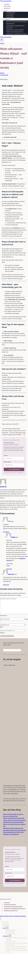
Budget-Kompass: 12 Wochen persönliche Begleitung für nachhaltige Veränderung (15, 30)
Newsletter (7, 8)
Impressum (7, 902)
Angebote (5, 936)
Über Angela (7, 6)
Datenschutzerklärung (10, 904)
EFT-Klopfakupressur (10, 12)
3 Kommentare (4, 75)
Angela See (3, 486)
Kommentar (3, 615)
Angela (13, 537)
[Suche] (21, 650)
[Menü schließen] (0, 918)
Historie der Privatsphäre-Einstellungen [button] (14, 908)
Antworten (6, 532)
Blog (4, 928)
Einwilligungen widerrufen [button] (11, 910)
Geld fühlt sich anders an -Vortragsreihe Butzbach (16, 21)
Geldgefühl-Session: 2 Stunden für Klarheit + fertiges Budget (15, 26)
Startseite (7, 4)
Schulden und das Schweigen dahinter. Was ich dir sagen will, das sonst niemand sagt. (14, 824)
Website (2, 633)
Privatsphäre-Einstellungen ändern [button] (13, 906)
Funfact (2, 43)
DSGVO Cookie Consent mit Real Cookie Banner (13, 916)
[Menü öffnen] (2, 40)
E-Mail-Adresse (7, 462)
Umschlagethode (9, 14)
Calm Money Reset (10, 23)
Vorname (6, 455)
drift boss (11, 574)
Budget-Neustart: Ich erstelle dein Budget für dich (16, 33)
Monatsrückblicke (10, 17)
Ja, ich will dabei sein (14, 469)
